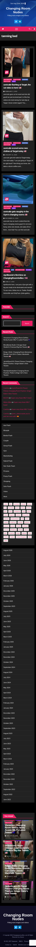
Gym (12, 269)
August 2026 (7, 550)
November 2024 (9, 657)
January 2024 (8, 708)
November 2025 (9, 596)
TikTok (6, 537)
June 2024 (7, 682)
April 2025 (7, 632)
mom (27, 518)
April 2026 (7, 570)
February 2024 (8, 703)
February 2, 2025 (11, 91)
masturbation (15, 518)
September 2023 (9, 728)
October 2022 (8, 784)
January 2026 (8, 586)
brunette (10, 508)
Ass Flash (6, 269)
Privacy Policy (28, 941)
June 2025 (7, 621)
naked (6, 522)
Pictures (28, 269)
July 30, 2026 (11, 897)
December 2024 (9, 652)
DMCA (21, 941)
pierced (6, 526)
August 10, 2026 (12, 856)
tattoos (24, 533)
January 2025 (8, 647)
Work (5, 496)
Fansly (29, 508)
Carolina (6, 388)
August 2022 (7, 794)
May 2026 (6, 565)
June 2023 (7, 743)
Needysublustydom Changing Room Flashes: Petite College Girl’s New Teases (16, 373)
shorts (20, 529)
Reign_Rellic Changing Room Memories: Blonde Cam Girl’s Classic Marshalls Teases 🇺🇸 (17, 354)
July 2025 (6, 616)
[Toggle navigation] (16, 29)
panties (20, 522)
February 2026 (8, 581)
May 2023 (6, 749)
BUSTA (6, 398)
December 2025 (9, 591)
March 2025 (7, 637)
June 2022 (7, 799)
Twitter (12, 537)
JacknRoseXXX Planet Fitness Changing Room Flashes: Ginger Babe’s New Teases (17, 363)
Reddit (19, 526)
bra (5, 508)
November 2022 (9, 779)
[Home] (2, 29)
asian (5, 504)
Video (13, 81)
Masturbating (8, 79)
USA (29, 537)
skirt (5, 533)
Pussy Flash (17, 79)
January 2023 (8, 769)
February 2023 (8, 764)
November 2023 (9, 718)
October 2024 (8, 662)
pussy (12, 526)
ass (11, 504)
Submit (15, 944)
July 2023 (6, 738)
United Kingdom (21, 537)
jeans (28, 511)
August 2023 (7, 733)
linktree (18, 515)
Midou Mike (7, 402)
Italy (23, 511)
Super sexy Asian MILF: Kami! (21, 398)
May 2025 (6, 626)
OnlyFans (13, 522)
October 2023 (8, 723)
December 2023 (9, 713)
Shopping (25, 79)
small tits (11, 533)
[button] (29, 29)
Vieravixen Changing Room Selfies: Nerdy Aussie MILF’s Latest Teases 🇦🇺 (15, 829)
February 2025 (8, 642)
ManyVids (26, 515)
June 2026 (7, 560)
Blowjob (6, 430)
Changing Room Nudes (18, 917)
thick (29, 533)
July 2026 (6, 555)
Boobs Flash (7, 435)
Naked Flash (7, 461)
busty (17, 508)
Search (6, 317)
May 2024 (6, 687)
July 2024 (6, 677)
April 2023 (7, 754)
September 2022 (9, 789)
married (6, 518)
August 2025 (7, 611)
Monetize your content (24, 944)
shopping (13, 529)
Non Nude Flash (20, 269)
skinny (26, 529)
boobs (29, 504)
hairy (10, 511)
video (5, 540)
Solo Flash (7, 81)
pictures (27, 522)
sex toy (6, 529)
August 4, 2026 (12, 876)
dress (22, 508)
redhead (25, 526)
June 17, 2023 (9, 281)
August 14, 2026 (12, 836)
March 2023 (7, 759)
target (18, 533)
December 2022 (9, 774)
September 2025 (9, 606)
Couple (6, 440)
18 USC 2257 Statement (10, 941)
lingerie (12, 515)
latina (5, 515)
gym (5, 511)
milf (22, 518)
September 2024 (9, 667)
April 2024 (7, 693)
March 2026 (7, 576)
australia (16, 504)
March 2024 (7, 698)
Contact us (8, 944)
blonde (23, 504)
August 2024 (7, 672)
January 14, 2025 (11, 155)
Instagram (17, 511)
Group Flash (7, 446)
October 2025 (8, 601)
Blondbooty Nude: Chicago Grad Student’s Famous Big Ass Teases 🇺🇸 (17, 849)
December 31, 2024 (11, 218)
